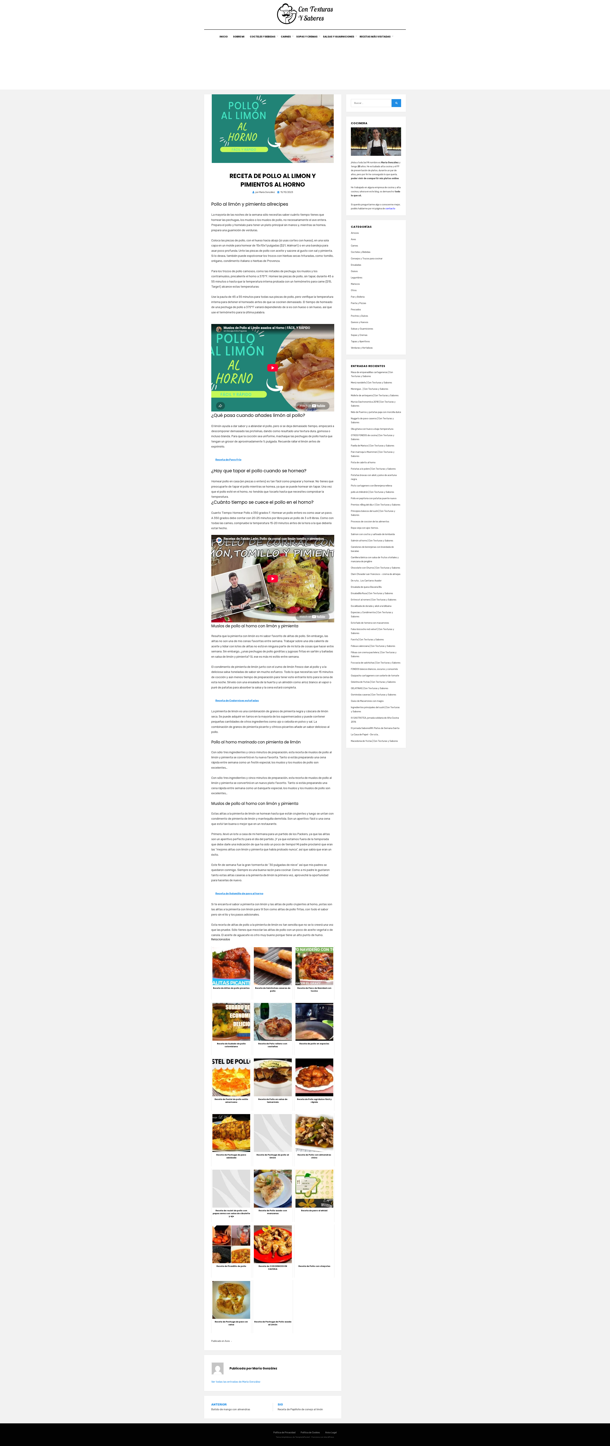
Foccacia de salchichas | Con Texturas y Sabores (375, 662)
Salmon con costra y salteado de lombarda (373, 534)
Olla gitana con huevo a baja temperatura (372, 429)
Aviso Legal (331, 1432)
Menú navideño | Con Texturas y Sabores (371, 382)
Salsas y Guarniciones (338, 36)
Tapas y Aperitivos (360, 341)
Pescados (356, 309)
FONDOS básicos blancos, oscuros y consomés (374, 669)
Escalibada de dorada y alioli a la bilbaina (371, 606)
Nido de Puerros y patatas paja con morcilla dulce (376, 412)
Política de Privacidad (284, 1432)
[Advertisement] (305, 62)
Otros (354, 290)
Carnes (286, 36)
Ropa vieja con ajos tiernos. (365, 528)
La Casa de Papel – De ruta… (365, 734)
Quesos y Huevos (359, 322)
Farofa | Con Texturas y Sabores (367, 639)
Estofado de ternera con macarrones (370, 623)
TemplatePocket (302, 1437)
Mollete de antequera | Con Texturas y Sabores (375, 395)
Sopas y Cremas (307, 36)
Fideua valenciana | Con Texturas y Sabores (373, 646)
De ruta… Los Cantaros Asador (366, 580)
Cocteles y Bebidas (262, 36)
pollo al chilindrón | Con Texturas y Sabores (372, 492)
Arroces (355, 233)
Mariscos (355, 284)
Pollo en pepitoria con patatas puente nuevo (373, 498)
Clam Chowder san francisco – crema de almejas (375, 574)
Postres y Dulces (359, 316)
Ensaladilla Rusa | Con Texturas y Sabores (372, 593)
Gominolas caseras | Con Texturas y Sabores (373, 694)
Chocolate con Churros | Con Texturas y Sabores (375, 567)
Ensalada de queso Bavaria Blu (366, 587)
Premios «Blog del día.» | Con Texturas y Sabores (375, 504)
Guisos (354, 271)
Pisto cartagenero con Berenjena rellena (371, 485)
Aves (227, 1341)
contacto (390, 208)
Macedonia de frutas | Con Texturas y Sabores (374, 741)
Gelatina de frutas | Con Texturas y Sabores (373, 682)
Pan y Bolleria (358, 297)
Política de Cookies (310, 1432)
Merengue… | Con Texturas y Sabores (369, 389)
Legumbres (356, 277)
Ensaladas (356, 265)
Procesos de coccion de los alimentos (370, 521)
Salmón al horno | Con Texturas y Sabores (372, 540)
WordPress (329, 1437)
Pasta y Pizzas (358, 303)
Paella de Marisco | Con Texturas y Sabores (372, 445)
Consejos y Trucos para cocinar (367, 258)
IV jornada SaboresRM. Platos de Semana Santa (375, 728)
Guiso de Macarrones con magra (367, 701)
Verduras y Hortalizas (362, 348)
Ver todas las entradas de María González (235, 1381)
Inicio (224, 36)
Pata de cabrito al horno (363, 462)
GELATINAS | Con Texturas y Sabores (369, 688)
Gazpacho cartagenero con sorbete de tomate (375, 675)
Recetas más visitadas (375, 36)
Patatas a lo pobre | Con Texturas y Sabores (373, 469)
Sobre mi (238, 36)
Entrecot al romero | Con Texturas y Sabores (373, 599)
